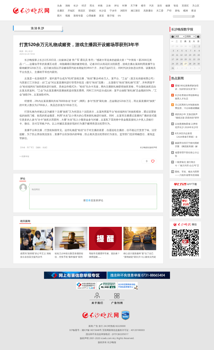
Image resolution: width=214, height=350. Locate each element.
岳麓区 (60, 10)
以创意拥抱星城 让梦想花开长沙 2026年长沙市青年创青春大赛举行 (186, 125)
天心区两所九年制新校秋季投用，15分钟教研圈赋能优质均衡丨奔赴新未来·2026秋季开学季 (187, 106)
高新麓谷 (148, 10)
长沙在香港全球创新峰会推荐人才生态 (187, 97)
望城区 (92, 10)
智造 (176, 5)
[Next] (198, 37)
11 (177, 55)
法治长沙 (38, 28)
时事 (124, 5)
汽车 (151, 5)
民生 (92, 5)
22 (194, 59)
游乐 (159, 5)
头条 (59, 5)
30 (199, 64)
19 (181, 59)
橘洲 (185, 10)
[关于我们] (97, 298)
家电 (177, 10)
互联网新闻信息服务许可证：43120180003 (123, 330)
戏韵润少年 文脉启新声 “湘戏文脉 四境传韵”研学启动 (187, 116)
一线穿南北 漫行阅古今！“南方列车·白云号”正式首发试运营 (187, 164)
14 (190, 55)
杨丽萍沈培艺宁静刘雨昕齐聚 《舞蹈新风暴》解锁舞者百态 (187, 144)
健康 (167, 5)
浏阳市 (123, 10)
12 (181, 55)
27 (186, 64)
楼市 (143, 5)
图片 (59, 15)
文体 (108, 5)
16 (199, 55)
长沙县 (102, 10)
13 (186, 55)
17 (173, 59)
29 (194, 64)
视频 (67, 15)
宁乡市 (113, 10)
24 (173, 64)
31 (173, 68)
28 (190, 64)
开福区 (71, 10)
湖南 (67, 5)
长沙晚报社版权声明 (148, 147)
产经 (169, 10)
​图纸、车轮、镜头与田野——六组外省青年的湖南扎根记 (187, 173)
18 (177, 59)
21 (190, 59)
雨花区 (81, 10)
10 (173, 55)
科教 (100, 5)
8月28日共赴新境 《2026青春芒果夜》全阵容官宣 (186, 135)
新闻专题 (78, 15)
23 (199, 59)
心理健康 (91, 15)
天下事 (134, 5)
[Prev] (173, 37)
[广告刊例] (117, 298)
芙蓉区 (185, 5)
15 (194, 55)
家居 (101, 15)
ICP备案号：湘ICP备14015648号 (85, 330)
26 (181, 64)
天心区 (195, 5)
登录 (88, 200)
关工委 (159, 10)
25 (177, 64)
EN (119, 15)
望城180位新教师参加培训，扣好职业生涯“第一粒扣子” (186, 87)
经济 (84, 5)
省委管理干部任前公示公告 (187, 154)
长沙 (75, 5)
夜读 (193, 10)
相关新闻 (25, 221)
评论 (116, 5)
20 (186, 59)
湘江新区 (135, 10)
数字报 (110, 15)
